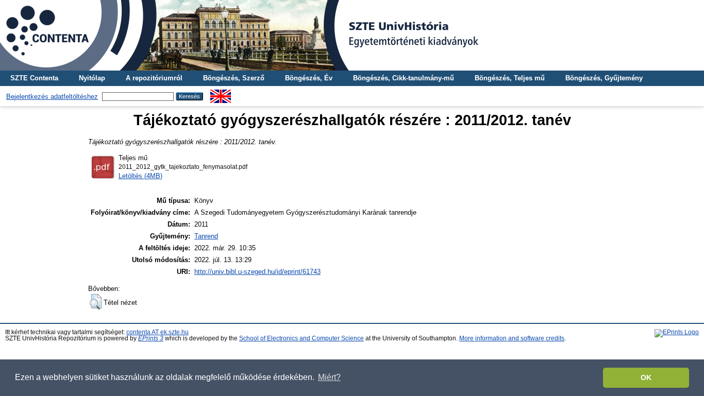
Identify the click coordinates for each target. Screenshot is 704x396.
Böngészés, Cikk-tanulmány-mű (403, 78)
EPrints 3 (150, 338)
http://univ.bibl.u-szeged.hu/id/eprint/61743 (257, 272)
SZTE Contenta (34, 78)
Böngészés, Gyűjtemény (604, 78)
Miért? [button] (329, 377)
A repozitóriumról (154, 78)
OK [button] (646, 377)
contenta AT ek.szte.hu (157, 332)
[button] (96, 301)
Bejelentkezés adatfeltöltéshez (52, 96)
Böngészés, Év (308, 78)
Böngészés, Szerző (233, 78)
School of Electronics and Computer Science (301, 338)
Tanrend (206, 236)
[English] (220, 93)
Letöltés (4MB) (140, 176)
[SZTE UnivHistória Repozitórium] (352, 35)
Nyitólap (92, 78)
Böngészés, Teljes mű (510, 78)
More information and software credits (511, 338)
